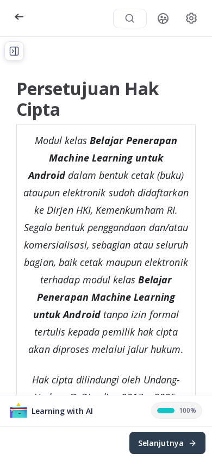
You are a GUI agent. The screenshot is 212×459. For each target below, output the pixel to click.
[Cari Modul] (130, 18)
